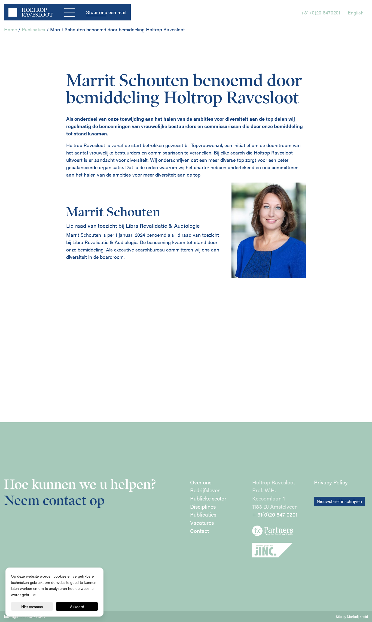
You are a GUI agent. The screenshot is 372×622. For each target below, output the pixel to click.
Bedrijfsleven (205, 490)
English (356, 12)
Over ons (200, 482)
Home (10, 29)
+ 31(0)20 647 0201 (274, 514)
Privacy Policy (331, 482)
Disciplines (203, 506)
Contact (199, 531)
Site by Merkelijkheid (352, 616)
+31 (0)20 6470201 (320, 12)
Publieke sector (208, 498)
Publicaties (33, 29)
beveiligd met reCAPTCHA (24, 616)
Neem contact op (54, 500)
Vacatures (202, 522)
